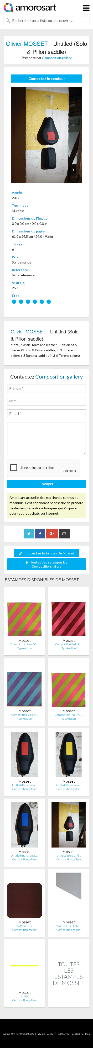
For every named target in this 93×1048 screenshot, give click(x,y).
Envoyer (46, 484)
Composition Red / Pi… (68, 644)
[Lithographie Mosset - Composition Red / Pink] (68, 614)
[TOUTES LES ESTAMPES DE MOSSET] (68, 1002)
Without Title (24, 926)
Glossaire (77, 1033)
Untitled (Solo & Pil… (69, 855)
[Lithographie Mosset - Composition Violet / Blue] (24, 685)
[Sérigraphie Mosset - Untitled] (24, 966)
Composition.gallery (57, 58)
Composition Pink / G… (24, 644)
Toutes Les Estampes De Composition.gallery (48, 564)
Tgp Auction (24, 648)
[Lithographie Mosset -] (68, 896)
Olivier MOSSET (27, 43)
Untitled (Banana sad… (24, 785)
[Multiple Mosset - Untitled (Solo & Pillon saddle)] (69, 826)
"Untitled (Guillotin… (68, 926)
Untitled (25, 996)
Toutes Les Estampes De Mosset (49, 553)
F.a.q (87, 1033)
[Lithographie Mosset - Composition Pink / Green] (24, 614)
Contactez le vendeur (46, 78)
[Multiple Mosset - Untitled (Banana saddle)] (24, 755)
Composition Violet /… (24, 714)
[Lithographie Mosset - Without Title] (24, 896)
